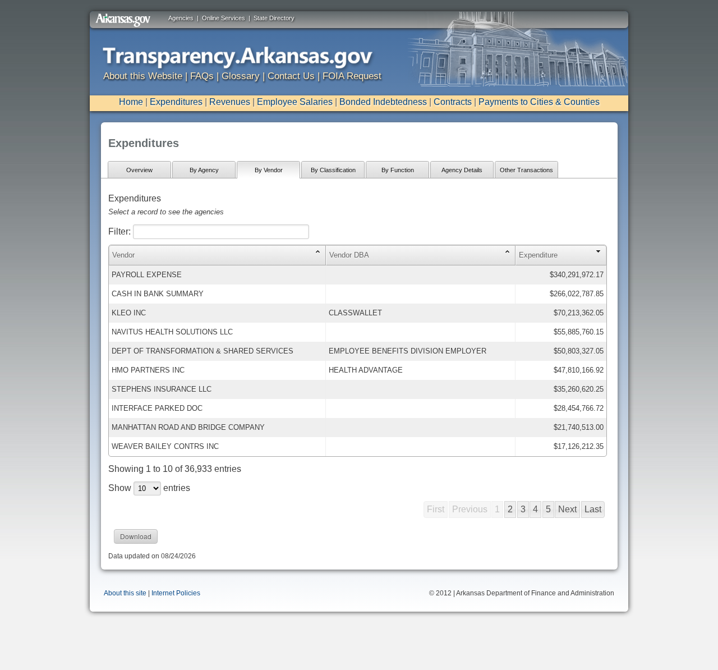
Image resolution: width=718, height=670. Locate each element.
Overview (139, 170)
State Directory (274, 18)
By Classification (333, 170)
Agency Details (461, 170)
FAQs (202, 76)
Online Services (223, 18)
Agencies (181, 18)
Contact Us (291, 76)
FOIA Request (352, 76)
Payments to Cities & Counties (539, 102)
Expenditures (176, 102)
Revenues (229, 102)
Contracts (453, 102)
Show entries (149, 488)
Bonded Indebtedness (383, 102)
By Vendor (269, 170)
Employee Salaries (295, 102)
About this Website (142, 76)
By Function (397, 170)
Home (131, 102)
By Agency (204, 170)
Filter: (120, 231)
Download (135, 536)
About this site (125, 593)
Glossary (241, 76)
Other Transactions (526, 170)
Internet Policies (175, 593)
